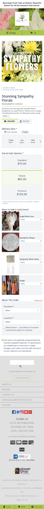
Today (25, 132)
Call (8, 506)
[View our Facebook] (14, 413)
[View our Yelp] (30, 413)
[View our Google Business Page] (18, 413)
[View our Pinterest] (26, 413)
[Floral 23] (22, 24)
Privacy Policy (11, 496)
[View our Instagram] (22, 413)
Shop (12, 33)
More (5, 116)
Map (23, 506)
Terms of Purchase (28, 496)
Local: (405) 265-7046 (22, 430)
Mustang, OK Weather (11, 488)
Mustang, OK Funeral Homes (15, 480)
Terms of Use (22, 500)
